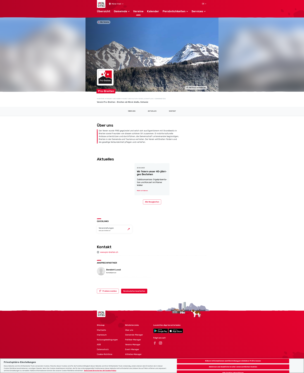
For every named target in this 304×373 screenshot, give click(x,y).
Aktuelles (152, 111)
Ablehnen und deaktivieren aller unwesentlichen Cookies (233, 367)
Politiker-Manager (133, 340)
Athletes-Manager (133, 354)
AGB (99, 344)
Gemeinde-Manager (134, 335)
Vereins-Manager (132, 344)
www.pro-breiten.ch (109, 252)
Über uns (131, 111)
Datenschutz (103, 349)
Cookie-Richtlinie (104, 354)
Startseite (101, 330)
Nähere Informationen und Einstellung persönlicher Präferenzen (233, 361)
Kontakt (172, 111)
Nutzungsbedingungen (107, 340)
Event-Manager (132, 349)
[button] (116, 4)
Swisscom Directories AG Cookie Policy (100, 370)
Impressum (102, 335)
